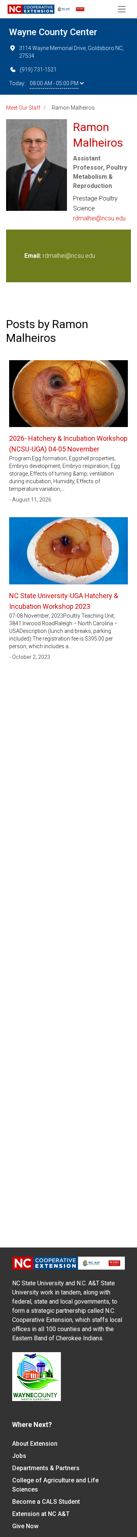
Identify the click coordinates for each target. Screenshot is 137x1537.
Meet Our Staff (23, 108)
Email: (33, 255)
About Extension (34, 1443)
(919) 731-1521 (38, 69)
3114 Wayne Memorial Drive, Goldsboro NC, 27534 (71, 52)
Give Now (25, 1526)
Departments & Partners (46, 1468)
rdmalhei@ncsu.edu (99, 218)
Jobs (19, 1455)
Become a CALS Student (46, 1501)
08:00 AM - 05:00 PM (54, 83)
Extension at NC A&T (41, 1514)
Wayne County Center (53, 32)
